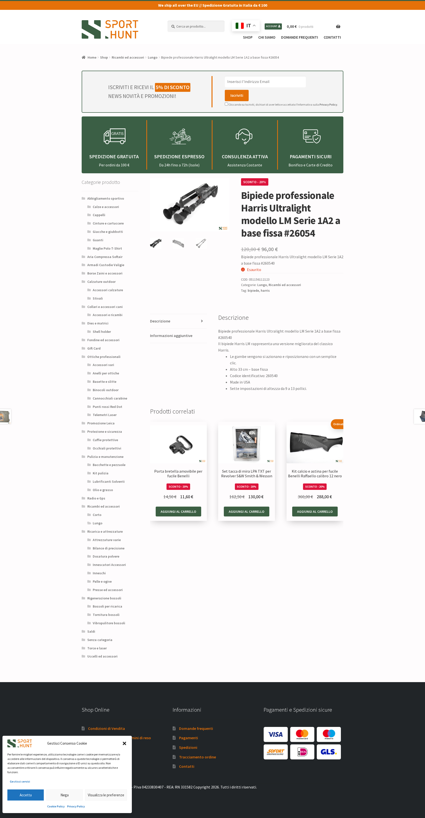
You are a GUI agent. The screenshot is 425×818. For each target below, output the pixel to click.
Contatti (332, 37)
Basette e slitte (104, 381)
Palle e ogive (102, 581)
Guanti (98, 240)
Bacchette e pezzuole (109, 465)
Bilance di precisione (108, 548)
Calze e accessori (106, 207)
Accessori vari (103, 365)
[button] (124, 743)
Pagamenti (188, 737)
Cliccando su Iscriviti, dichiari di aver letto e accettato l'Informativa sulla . (283, 104)
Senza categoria (99, 640)
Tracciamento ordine (197, 756)
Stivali (98, 298)
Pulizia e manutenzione (105, 456)
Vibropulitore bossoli (109, 623)
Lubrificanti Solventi (109, 481)
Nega (65, 795)
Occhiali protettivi (107, 448)
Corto (97, 515)
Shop (248, 37)
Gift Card (94, 348)
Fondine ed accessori (103, 340)
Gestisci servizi (20, 781)
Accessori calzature (108, 290)
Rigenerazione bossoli (104, 598)
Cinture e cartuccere (108, 223)
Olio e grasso (103, 490)
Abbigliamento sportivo (105, 198)
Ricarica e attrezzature (105, 531)
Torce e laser (97, 648)
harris (265, 290)
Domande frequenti (299, 37)
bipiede (253, 290)
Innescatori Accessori (109, 564)
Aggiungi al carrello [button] (178, 511)
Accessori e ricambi (107, 315)
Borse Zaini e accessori (104, 273)
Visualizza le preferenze (106, 795)
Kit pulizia (100, 473)
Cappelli (99, 215)
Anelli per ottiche (106, 373)
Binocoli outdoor (106, 390)
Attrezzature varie (107, 540)
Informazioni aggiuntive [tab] (171, 335)
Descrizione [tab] (160, 321)
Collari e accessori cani (105, 307)
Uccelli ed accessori (102, 656)
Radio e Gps (96, 498)
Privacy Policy (76, 806)
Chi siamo (266, 37)
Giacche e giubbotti (108, 231)
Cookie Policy (56, 806)
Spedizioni (188, 747)
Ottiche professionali (104, 356)
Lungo (152, 57)
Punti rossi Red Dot (107, 406)
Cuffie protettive (105, 440)
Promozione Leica (101, 423)
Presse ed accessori (108, 590)
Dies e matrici (97, 323)
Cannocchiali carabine (110, 398)
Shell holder (102, 331)
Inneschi (99, 573)
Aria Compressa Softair (104, 257)
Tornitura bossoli (106, 614)
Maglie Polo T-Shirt (107, 248)
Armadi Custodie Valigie (105, 265)
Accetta (26, 795)
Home (92, 57)
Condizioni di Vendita (106, 728)
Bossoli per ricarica (107, 606)
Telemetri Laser (105, 415)
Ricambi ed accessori (128, 57)
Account (271, 26)
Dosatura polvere (106, 556)
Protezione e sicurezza (104, 431)
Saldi (91, 631)
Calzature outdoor (101, 281)
